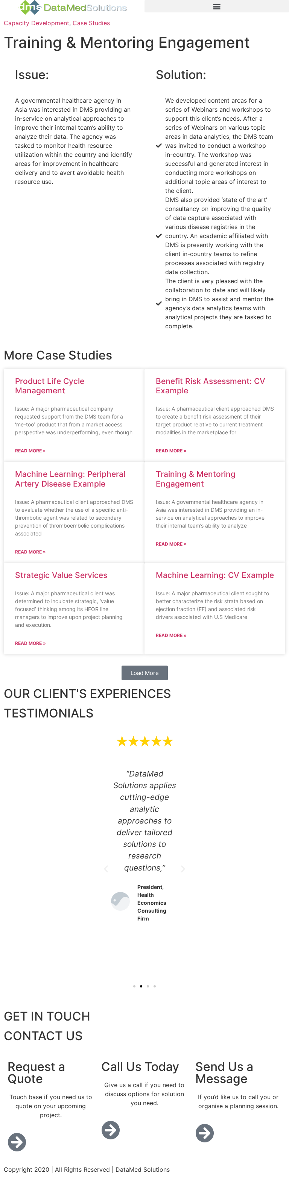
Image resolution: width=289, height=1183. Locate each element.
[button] (216, 6)
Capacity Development (36, 23)
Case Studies (91, 23)
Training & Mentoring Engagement (196, 478)
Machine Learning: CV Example (215, 575)
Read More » (30, 450)
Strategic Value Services (61, 575)
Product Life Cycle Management (49, 385)
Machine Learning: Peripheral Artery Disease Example (70, 478)
